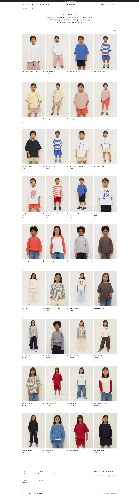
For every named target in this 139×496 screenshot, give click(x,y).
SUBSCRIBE (68, 260)
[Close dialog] (94, 234)
